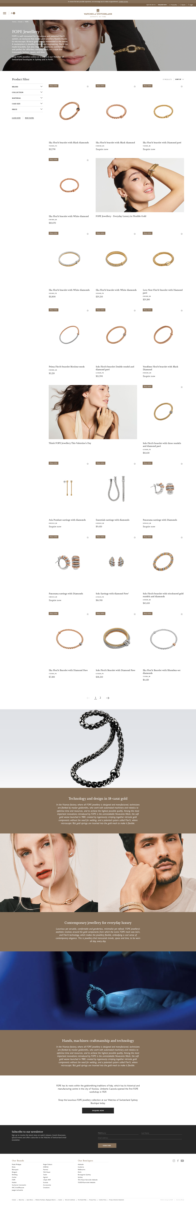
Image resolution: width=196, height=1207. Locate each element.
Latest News (30, 1200)
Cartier (14, 1177)
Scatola (45, 1182)
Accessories (47, 1185)
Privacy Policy (92, 1200)
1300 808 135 (152, 5)
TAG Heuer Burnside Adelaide (87, 1180)
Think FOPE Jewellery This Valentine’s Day (70, 443)
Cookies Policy (102, 1200)
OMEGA (45, 1167)
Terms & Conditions (70, 1200)
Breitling (14, 1175)
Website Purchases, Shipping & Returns (45, 1200)
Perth (79, 1172)
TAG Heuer (46, 1172)
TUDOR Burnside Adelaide (86, 1182)
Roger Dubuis (47, 1164)
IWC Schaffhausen (18, 1187)
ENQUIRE (176, 13)
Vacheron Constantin (19, 1185)
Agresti (45, 1177)
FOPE (13, 1180)
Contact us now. (123, 1)
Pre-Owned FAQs (82, 1200)
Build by (180, 1200)
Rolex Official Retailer (185, 13)
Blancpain (15, 1169)
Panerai (45, 1169)
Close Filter (16, 118)
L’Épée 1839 (47, 1180)
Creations (46, 1187)
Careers (60, 1200)
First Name (102, 1133)
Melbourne (81, 1169)
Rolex (13, 1167)
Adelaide (81, 1164)
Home (14, 22)
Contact (14, 1200)
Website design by (166, 1200)
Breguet (14, 1172)
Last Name (145, 1133)
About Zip (21, 1200)
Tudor (45, 1175)
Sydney (80, 1177)
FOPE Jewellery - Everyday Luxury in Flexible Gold (121, 216)
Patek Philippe (16, 1164)
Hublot (14, 1182)
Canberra (81, 1167)
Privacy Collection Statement (116, 1200)
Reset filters (29, 118)
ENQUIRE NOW (98, 1110)
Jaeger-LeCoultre (17, 1190)
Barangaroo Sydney (84, 1175)
